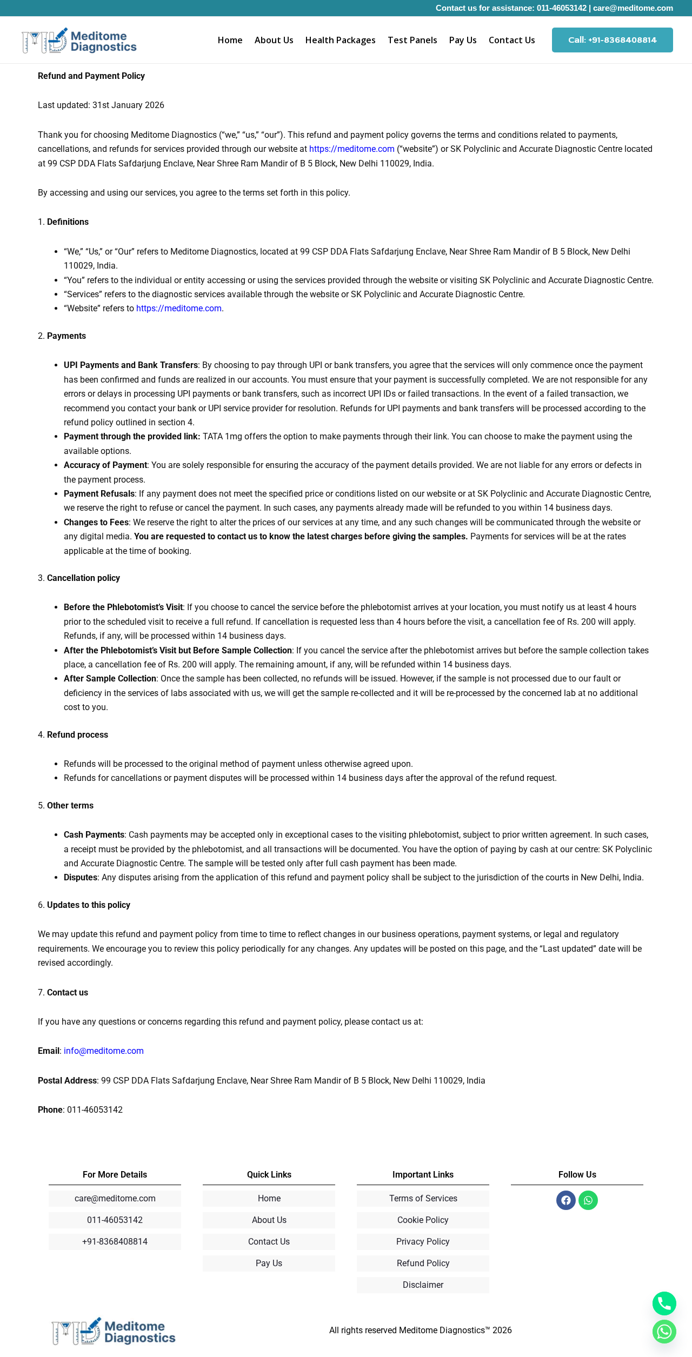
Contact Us (512, 40)
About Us (274, 40)
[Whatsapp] (664, 1331)
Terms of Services (423, 1198)
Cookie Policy (423, 1220)
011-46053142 (562, 7)
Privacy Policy (423, 1241)
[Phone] (664, 1303)
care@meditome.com (633, 7)
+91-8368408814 (115, 1241)
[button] (612, 40)
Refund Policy (423, 1263)
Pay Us (463, 40)
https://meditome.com (352, 149)
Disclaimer (423, 1285)
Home (230, 40)
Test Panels (412, 40)
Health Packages (340, 40)
